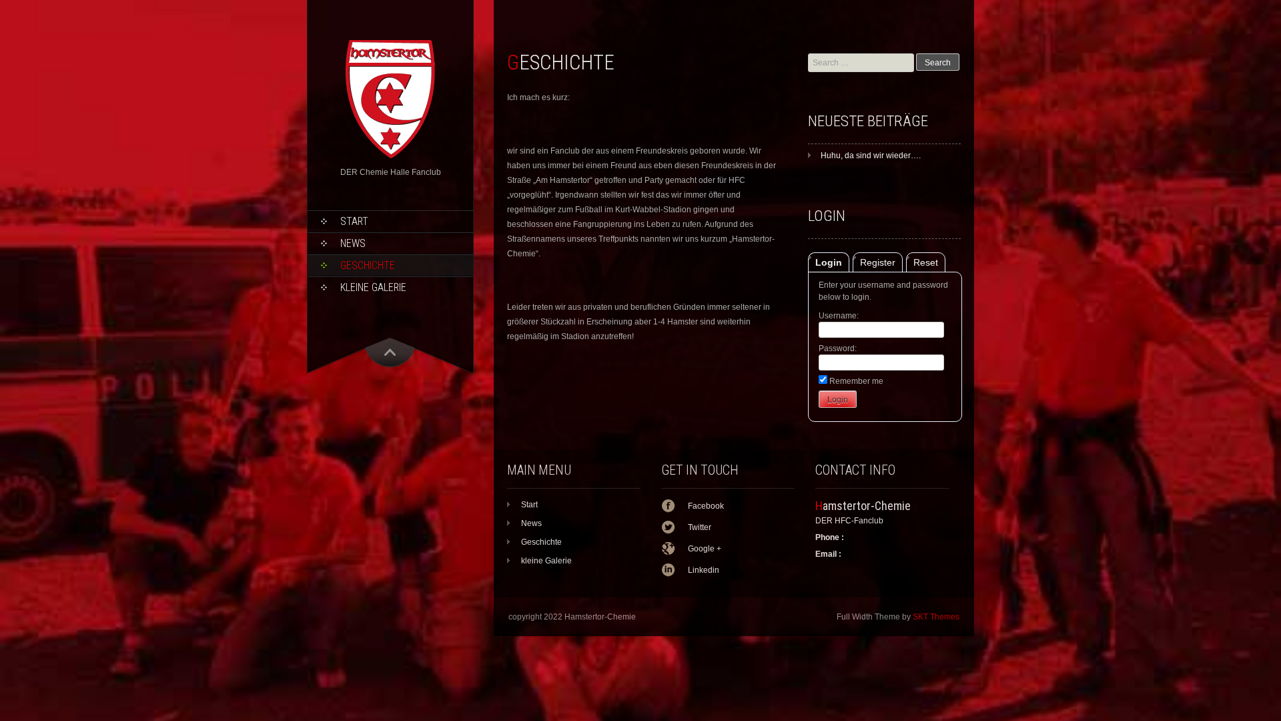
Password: (838, 348)
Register (877, 262)
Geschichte (367, 265)
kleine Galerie (373, 287)
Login (828, 262)
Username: (839, 315)
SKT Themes (936, 617)
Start (354, 221)
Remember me (855, 381)
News (353, 243)
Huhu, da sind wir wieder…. (871, 155)
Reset (925, 262)
